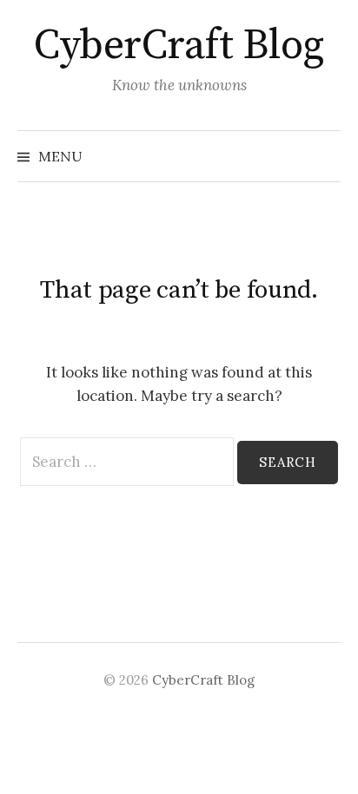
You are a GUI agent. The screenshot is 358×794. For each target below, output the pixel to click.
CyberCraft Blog (179, 46)
